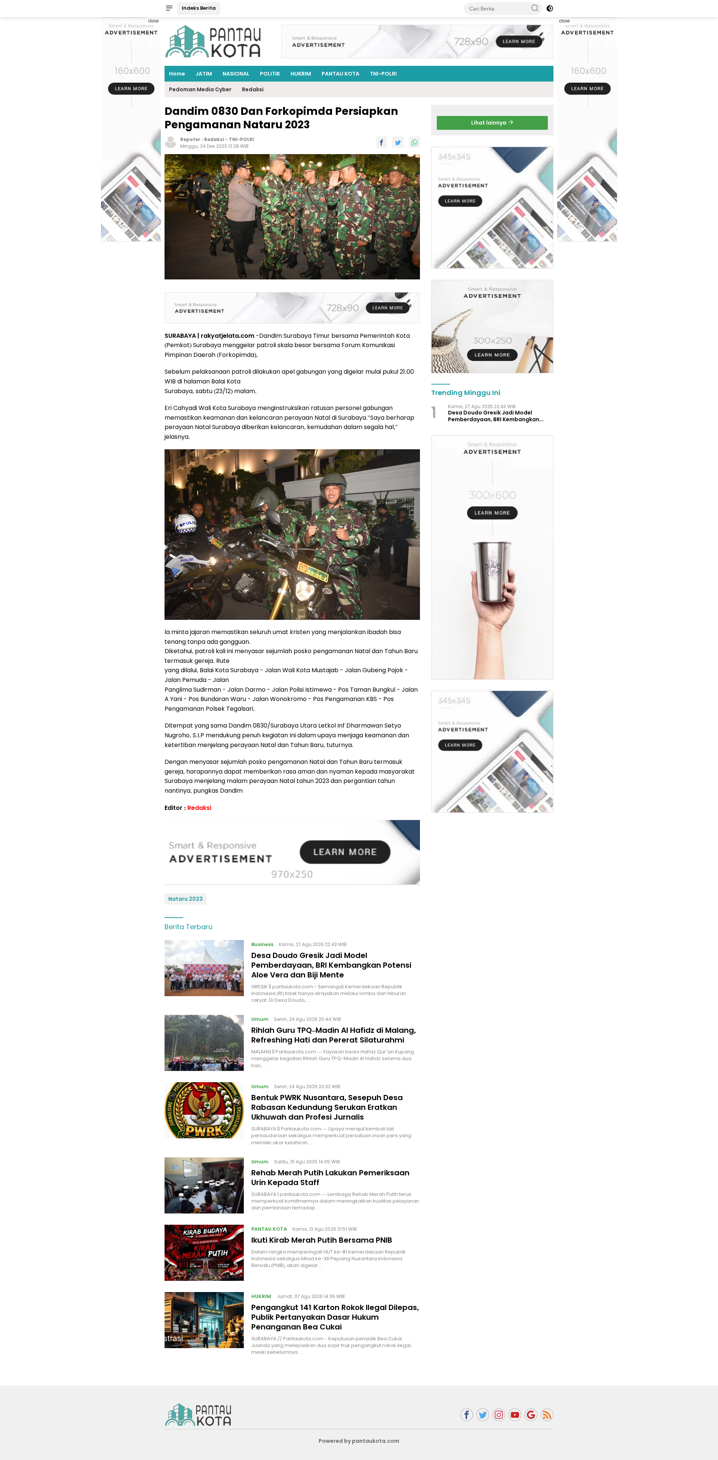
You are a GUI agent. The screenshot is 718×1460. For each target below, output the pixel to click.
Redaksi (253, 89)
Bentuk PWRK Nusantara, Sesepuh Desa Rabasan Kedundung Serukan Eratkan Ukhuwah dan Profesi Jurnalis (327, 1107)
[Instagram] (499, 1414)
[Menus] (169, 8)
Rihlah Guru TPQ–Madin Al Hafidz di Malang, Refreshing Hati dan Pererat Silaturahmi (333, 1035)
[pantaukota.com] (198, 1414)
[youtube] (515, 1414)
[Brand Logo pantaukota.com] (213, 41)
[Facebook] (466, 1414)
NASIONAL (236, 73)
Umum (260, 1019)
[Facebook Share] (381, 142)
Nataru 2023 (185, 899)
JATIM (204, 73)
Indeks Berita (199, 8)
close (153, 21)
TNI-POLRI (383, 73)
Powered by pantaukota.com (359, 1441)
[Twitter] (482, 1414)
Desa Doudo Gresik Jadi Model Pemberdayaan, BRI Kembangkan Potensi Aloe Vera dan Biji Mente (331, 965)
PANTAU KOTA (340, 73)
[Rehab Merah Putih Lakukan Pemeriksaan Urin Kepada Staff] (204, 1185)
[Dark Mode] (549, 8)
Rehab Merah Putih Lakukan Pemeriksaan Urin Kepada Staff (330, 1177)
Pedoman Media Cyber (200, 89)
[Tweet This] (398, 142)
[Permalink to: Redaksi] (171, 142)
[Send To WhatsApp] (414, 142)
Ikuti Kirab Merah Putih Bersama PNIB (321, 1240)
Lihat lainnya (489, 122)
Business (262, 944)
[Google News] (531, 1414)
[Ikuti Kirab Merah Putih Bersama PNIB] (204, 1253)
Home (177, 73)
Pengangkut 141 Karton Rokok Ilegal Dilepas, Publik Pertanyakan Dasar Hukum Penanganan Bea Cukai (335, 1317)
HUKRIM (301, 73)
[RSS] (547, 1414)
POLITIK (270, 73)
